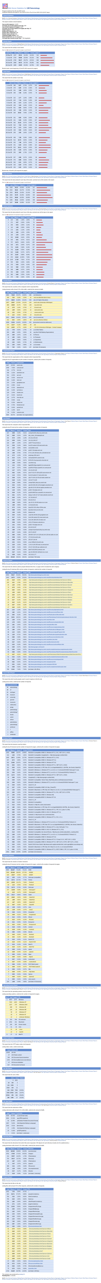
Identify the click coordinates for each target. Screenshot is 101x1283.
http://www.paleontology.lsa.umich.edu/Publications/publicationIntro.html (47, 634)
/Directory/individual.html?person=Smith (39, 1258)
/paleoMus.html (32, 1268)
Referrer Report (74, 18)
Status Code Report (28, 19)
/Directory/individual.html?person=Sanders (40, 1248)
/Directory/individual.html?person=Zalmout (40, 1253)
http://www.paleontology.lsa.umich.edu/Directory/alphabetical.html (45, 609)
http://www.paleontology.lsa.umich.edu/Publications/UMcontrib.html (46, 614)
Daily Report (28, 18)
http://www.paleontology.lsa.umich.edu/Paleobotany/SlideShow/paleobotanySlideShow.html (52, 652)
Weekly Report (21, 18)
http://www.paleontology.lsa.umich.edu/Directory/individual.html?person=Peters (50, 592)
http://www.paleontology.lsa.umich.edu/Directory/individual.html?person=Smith (50, 602)
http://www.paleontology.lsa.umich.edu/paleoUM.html (42, 664)
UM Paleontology (33, 8)
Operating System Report (17, 19)
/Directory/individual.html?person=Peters (40, 1233)
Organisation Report (59, 18)
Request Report (61, 19)
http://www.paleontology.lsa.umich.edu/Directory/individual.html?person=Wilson (50, 580)
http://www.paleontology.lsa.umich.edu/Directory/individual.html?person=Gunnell (50, 585)
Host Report (68, 18)
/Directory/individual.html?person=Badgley (40, 1246)
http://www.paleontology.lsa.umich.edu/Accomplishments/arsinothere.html (48, 657)
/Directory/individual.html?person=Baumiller (40, 1231)
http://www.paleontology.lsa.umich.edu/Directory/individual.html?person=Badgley (50, 600)
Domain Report (50, 18)
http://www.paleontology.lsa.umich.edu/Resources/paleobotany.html (46, 627)
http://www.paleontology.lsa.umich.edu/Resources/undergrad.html (45, 659)
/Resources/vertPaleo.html (35, 1263)
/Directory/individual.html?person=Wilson (40, 1228)
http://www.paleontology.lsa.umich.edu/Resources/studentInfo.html (46, 622)
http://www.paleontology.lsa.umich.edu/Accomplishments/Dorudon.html (47, 667)
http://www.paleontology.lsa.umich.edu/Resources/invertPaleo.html (46, 644)
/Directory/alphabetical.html (35, 1261)
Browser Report (92, 18)
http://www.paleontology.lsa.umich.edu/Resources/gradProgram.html (46, 632)
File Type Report (45, 19)
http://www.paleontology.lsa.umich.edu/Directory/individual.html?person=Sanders (50, 604)
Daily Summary (34, 18)
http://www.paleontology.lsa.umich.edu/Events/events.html (43, 642)
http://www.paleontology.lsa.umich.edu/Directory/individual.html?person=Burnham (51, 595)
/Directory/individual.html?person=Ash (39, 1256)
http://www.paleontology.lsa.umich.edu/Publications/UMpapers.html (46, 629)
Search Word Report (84, 18)
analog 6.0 (22, 1274)
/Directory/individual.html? (36, 1251)
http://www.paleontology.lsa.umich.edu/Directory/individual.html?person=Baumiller (51, 582)
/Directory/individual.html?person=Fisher (40, 1236)
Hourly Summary (42, 18)
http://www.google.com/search (36, 647)
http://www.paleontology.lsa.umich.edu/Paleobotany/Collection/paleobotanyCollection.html (52, 617)
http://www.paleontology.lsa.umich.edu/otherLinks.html (42, 639)
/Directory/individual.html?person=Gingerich (41, 1241)
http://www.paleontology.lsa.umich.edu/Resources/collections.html (46, 637)
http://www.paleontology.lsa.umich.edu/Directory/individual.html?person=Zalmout (50, 597)
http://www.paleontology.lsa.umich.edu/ (38, 575)
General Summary (12, 44)
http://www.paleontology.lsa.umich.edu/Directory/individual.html (45, 577)
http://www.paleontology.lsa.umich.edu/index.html (41, 619)
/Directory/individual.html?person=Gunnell (40, 1238)
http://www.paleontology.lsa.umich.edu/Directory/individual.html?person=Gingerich (51, 590)
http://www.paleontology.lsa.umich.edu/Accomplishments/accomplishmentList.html (50, 649)
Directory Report (53, 19)
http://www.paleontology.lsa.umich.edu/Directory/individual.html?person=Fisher (50, 587)
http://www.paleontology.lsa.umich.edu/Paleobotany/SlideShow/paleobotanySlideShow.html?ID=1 (55, 654)
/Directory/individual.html (35, 1226)
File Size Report (37, 19)
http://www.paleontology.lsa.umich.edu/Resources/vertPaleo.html (45, 612)
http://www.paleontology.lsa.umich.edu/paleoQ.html (42, 662)
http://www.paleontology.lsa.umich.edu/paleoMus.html (42, 624)
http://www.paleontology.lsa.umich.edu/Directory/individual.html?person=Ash (49, 607)
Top (7, 18)
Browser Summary (6, 19)
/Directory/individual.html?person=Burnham (40, 1243)
